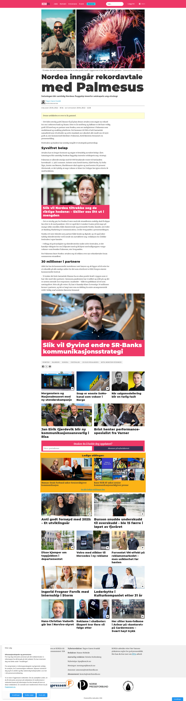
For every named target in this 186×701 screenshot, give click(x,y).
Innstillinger (177, 699)
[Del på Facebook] (43, 366)
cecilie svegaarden (90, 362)
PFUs (134, 654)
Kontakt (63, 4)
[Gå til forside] (46, 4)
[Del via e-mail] (49, 366)
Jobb (56, 4)
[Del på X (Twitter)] (46, 366)
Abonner (91, 4)
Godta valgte (29, 695)
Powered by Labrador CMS (93, 698)
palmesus (56, 362)
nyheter (46, 362)
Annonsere (72, 4)
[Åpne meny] (142, 4)
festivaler (75, 362)
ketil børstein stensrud (111, 362)
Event (81, 4)
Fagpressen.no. (10, 687)
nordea (65, 362)
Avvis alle (42, 695)
